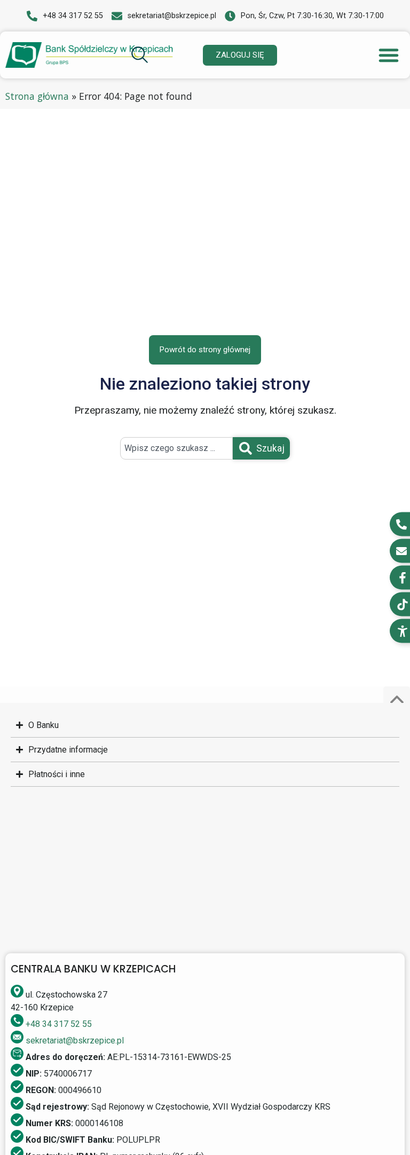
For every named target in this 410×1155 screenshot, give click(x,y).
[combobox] (176, 448)
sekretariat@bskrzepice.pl (75, 1040)
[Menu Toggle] (388, 55)
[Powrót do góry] (396, 699)
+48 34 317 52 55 (59, 1024)
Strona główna (37, 96)
